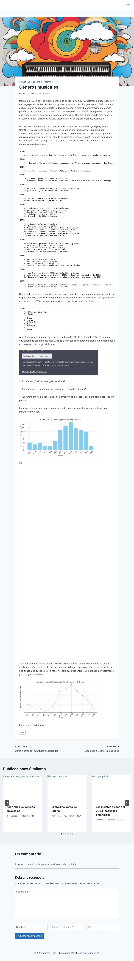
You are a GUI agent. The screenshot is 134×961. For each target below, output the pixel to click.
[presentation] (22, 788)
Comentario (23, 891)
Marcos (26, 93)
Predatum (48, 82)
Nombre (21, 927)
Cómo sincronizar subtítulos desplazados (36, 748)
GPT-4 (39, 82)
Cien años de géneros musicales (102, 748)
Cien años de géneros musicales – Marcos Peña (51, 864)
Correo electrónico (62, 927)
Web (90, 927)
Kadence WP (93, 953)
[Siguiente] (127, 803)
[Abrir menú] (128, 5)
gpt (22, 732)
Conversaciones (27, 82)
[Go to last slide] (7, 803)
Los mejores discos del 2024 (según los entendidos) (110, 810)
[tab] (61, 834)
